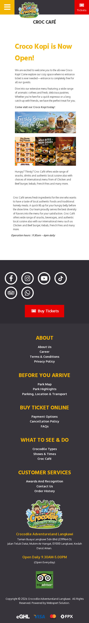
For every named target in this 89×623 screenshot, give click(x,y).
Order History (44, 491)
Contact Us (44, 486)
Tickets (82, 10)
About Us (44, 347)
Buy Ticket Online (44, 407)
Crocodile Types (44, 449)
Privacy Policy (44, 361)
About (44, 337)
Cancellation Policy (44, 421)
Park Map (45, 384)
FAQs (44, 426)
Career (44, 351)
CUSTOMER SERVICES (44, 472)
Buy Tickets (48, 310)
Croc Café (44, 458)
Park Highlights (44, 389)
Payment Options (44, 416)
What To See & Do (44, 440)
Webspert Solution (58, 603)
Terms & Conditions (44, 356)
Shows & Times (44, 454)
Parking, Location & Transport (44, 394)
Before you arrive (44, 375)
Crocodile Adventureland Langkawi (49, 598)
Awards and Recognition (44, 481)
